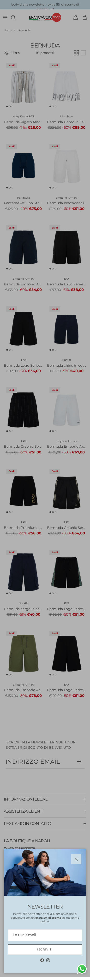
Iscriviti (45, 949)
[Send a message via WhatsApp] (82, 969)
